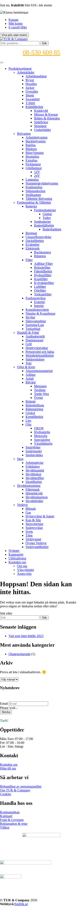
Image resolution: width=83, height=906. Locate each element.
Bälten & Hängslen (47, 118)
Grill (29, 344)
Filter (29, 260)
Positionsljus (34, 187)
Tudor (47, 218)
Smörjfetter (33, 447)
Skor (20, 459)
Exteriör (39, 302)
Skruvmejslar (34, 524)
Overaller (32, 91)
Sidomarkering (35, 191)
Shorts (30, 95)
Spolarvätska (34, 455)
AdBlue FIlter (43, 264)
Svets (29, 531)
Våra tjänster (25, 570)
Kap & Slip (33, 520)
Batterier (31, 206)
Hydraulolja (42, 432)
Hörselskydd (34, 493)
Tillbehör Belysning (39, 198)
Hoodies (31, 84)
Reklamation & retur (13, 823)
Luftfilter (40, 286)
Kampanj (6, 816)
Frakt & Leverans (12, 820)
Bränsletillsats (35, 405)
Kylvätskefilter (44, 283)
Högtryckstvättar (37, 348)
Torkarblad (33, 329)
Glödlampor (34, 168)
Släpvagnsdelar (36, 321)
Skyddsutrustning (28, 485)
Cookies (5, 794)
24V (37, 176)
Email (4, 703)
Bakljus (31, 145)
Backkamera (42, 252)
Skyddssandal (35, 470)
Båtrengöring (34, 409)
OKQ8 (38, 428)
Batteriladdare (52, 229)
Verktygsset (33, 539)
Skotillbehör (34, 482)
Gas (28, 512)
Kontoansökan (10, 812)
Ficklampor (33, 164)
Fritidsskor (33, 466)
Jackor (30, 87)
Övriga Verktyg (36, 543)
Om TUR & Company (15, 790)
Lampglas (32, 179)
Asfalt (30, 378)
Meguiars (40, 386)
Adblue (31, 374)
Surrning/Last (35, 325)
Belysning (24, 133)
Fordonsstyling (36, 298)
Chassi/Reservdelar (38, 237)
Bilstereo (40, 256)
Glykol (30, 413)
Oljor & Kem (26, 367)
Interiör (39, 306)
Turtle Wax (41, 394)
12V (37, 172)
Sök (44, 43)
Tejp (28, 363)
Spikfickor (41, 122)
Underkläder (42, 130)
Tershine (40, 390)
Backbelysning (36, 141)
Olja (28, 424)
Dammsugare (34, 340)
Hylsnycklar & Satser (40, 516)
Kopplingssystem (37, 309)
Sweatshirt (33, 99)
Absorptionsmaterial (39, 371)
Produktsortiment (20, 68)
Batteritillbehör (44, 225)
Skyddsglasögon (37, 497)
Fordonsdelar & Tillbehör (34, 202)
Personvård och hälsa (40, 352)
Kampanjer (16, 554)
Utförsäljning (17, 558)
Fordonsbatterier (45, 210)
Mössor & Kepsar (46, 114)
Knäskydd (41, 110)
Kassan (13, 19)
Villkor (4, 827)
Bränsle (31, 401)
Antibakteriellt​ (35, 336)
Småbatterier (42, 221)
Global (47, 214)
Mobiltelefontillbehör (40, 355)
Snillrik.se (21, 904)
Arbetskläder (25, 72)
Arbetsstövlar (34, 462)
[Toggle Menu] (1, 62)
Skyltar (30, 317)
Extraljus (31, 160)
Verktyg (22, 505)
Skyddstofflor (35, 478)
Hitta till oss (8, 768)
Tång (29, 535)
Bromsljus (32, 156)
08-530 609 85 (41, 52)
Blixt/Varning (35, 153)
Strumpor (40, 126)
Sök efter (6, 613)
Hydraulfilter (42, 275)
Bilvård (31, 382)
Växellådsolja (43, 443)
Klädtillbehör (34, 107)
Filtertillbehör (43, 271)
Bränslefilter (42, 267)
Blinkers (31, 149)
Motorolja (40, 436)
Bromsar (31, 233)
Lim (28, 420)
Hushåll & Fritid (28, 332)
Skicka (6, 712)
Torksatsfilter (43, 294)
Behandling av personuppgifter (21, 786)
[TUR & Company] (14, 39)
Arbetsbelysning (36, 137)
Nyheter (14, 550)
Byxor (30, 80)
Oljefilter (40, 290)
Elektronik (33, 248)
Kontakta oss (17, 562)
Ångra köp (24, 573)
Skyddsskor (33, 474)
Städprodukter (35, 359)
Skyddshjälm (34, 501)
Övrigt (38, 397)
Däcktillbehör (35, 241)
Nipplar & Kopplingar (40, 313)
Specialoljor (42, 440)
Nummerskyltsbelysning (42, 183)
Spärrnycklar (34, 528)
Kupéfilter (41, 279)
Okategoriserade (19, 654)
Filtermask (33, 489)
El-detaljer (32, 244)
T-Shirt (30, 103)
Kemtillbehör (34, 417)
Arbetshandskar (36, 76)
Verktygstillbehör (37, 547)
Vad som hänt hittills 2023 (26, 636)
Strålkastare (33, 195)
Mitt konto (16, 23)
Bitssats (31, 508)
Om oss (22, 566)
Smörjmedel (34, 451)
